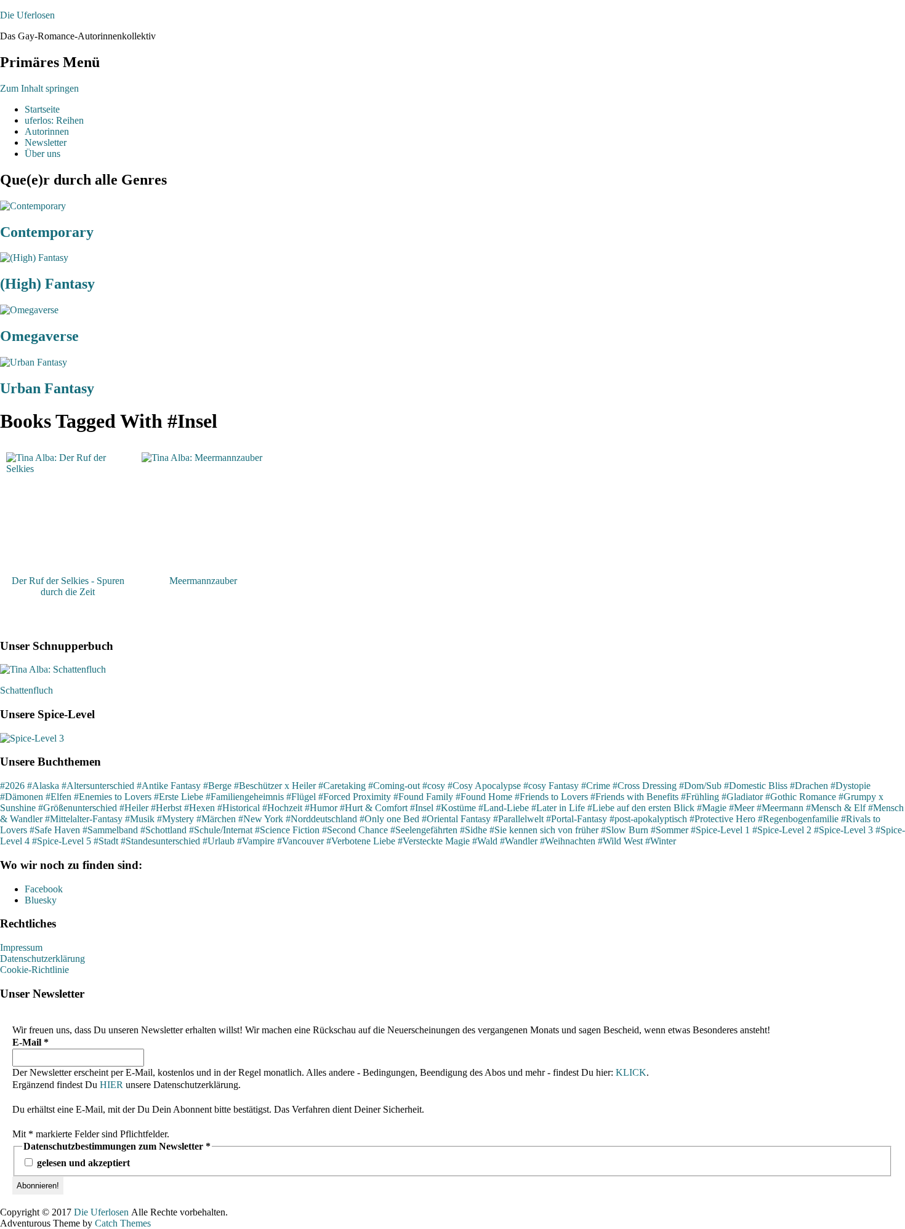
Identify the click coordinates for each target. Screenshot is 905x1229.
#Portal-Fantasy (576, 819)
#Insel (421, 808)
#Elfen (58, 796)
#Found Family (423, 796)
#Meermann (780, 808)
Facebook (44, 889)
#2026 (12, 785)
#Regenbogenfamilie (798, 819)
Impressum (21, 947)
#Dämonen (21, 796)
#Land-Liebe (503, 808)
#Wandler (518, 841)
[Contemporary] (33, 206)
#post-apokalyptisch (648, 819)
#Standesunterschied (160, 841)
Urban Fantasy (47, 388)
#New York (260, 819)
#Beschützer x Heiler (275, 785)
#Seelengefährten (423, 830)
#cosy (433, 785)
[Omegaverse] (29, 310)
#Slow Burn (624, 830)
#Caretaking (342, 785)
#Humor (321, 808)
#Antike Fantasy (169, 785)
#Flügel (301, 796)
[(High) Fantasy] (34, 257)
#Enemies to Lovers (112, 796)
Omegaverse (39, 336)
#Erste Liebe (178, 796)
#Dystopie (851, 785)
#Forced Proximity (354, 796)
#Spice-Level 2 (781, 830)
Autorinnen (47, 131)
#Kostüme (456, 808)
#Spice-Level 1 (720, 830)
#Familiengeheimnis (245, 796)
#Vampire (256, 841)
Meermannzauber (203, 580)
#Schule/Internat (220, 830)
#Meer (741, 808)
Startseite (42, 109)
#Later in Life (558, 808)
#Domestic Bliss (755, 785)
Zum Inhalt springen (39, 88)
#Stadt (106, 841)
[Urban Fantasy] (33, 362)
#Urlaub (219, 841)
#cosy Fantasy (551, 785)
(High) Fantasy (47, 284)
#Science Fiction (287, 830)
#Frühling (700, 796)
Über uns (42, 153)
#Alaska (43, 785)
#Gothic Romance (800, 796)
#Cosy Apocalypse (484, 785)
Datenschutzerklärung (42, 958)
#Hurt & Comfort (374, 808)
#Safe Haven (55, 830)
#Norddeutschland (321, 819)
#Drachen (809, 785)
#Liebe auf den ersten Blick (640, 808)
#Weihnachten (567, 841)
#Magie (711, 808)
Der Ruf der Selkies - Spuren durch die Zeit (68, 586)
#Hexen (199, 808)
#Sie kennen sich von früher (543, 830)
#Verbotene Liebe (360, 841)
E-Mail (30, 1042)
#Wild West (620, 841)
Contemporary (47, 232)
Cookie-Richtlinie (34, 969)
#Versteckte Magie (434, 841)
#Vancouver (300, 841)
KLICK (631, 1072)
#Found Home (484, 796)
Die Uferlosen (27, 15)
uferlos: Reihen (54, 120)
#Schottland (163, 830)
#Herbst (166, 808)
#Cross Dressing (645, 785)
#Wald (484, 841)
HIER (111, 1084)
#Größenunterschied (77, 808)
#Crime (595, 785)
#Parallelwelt (518, 819)
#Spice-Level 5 (61, 841)
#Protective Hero (722, 819)
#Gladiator (742, 796)
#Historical (238, 808)
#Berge (217, 785)
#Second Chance (355, 830)
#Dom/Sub (700, 785)
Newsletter (45, 142)
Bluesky (41, 900)
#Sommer (669, 830)
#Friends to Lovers (551, 796)
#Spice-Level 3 (843, 830)
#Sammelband (110, 830)
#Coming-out (394, 785)
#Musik (140, 819)
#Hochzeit (282, 808)
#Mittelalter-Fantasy (84, 819)
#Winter (660, 841)
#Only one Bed (389, 819)
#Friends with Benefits (634, 796)
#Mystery (175, 819)
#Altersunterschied (98, 785)
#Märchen (216, 819)
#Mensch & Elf (836, 808)
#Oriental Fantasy (456, 819)
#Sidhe (473, 830)
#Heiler (133, 808)
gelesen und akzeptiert (82, 1163)
